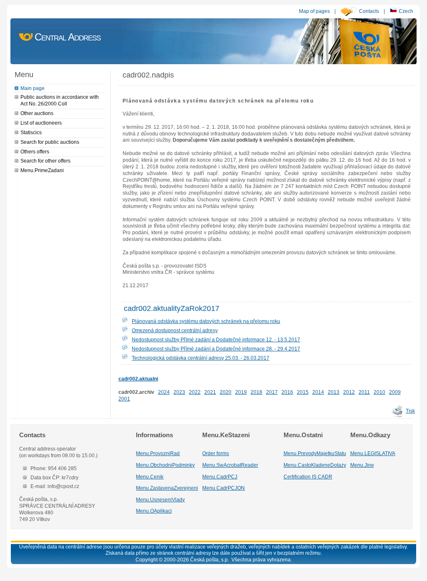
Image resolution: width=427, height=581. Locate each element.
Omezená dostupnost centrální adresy (175, 330)
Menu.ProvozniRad (158, 453)
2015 (303, 392)
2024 (164, 392)
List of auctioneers (41, 122)
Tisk (410, 410)
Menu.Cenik (149, 476)
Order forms (215, 453)
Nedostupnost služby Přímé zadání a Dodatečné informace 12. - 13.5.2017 (216, 339)
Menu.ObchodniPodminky (165, 465)
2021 (210, 392)
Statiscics (31, 132)
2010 (379, 392)
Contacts (369, 11)
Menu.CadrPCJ (219, 476)
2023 (179, 392)
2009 (395, 392)
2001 (124, 398)
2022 (195, 392)
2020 (225, 392)
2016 (287, 392)
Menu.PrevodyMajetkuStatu (315, 453)
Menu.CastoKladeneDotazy (315, 465)
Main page (32, 88)
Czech (405, 11)
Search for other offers (45, 160)
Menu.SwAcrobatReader (230, 465)
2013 (333, 392)
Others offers (34, 151)
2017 (272, 392)
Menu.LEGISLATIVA (372, 453)
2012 (349, 392)
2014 (318, 392)
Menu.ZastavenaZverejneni (167, 488)
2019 (241, 392)
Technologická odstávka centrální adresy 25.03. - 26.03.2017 (200, 358)
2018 (256, 392)
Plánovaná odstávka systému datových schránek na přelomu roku (206, 321)
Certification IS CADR (308, 476)
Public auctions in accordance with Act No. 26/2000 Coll (59, 100)
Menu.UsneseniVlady (160, 499)
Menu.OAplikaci (154, 510)
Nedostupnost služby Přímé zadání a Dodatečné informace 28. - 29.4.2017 (216, 348)
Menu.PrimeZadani (42, 170)
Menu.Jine (362, 465)
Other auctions (36, 113)
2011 (364, 392)
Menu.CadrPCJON (223, 488)
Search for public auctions (49, 142)
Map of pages (314, 11)
